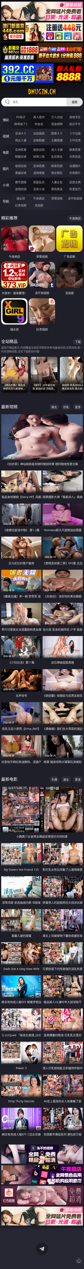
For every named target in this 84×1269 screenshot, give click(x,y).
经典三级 (39, 156)
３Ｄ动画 (75, 133)
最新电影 (9, 779)
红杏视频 (21, 205)
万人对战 (57, 117)
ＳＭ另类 (75, 140)
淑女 (66, 779)
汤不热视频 (75, 198)
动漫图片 (75, 166)
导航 (6, 201)
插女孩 (21, 198)
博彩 (6, 120)
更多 (78, 407)
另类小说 (39, 189)
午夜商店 (39, 198)
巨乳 (66, 407)
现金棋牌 (57, 124)
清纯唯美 (39, 173)
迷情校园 (21, 189)
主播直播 (57, 140)
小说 (6, 185)
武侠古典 (75, 182)
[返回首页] (79, 1261)
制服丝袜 (21, 156)
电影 (6, 152)
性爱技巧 (75, 189)
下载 (78, 342)
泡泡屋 (39, 205)
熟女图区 (57, 173)
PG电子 (20, 117)
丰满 (54, 779)
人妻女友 (57, 182)
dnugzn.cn (42, 92)
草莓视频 (57, 198)
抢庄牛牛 (75, 124)
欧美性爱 (75, 149)
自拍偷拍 (39, 133)
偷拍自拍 (39, 149)
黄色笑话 (57, 189)
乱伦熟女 (57, 156)
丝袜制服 (39, 140)
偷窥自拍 (21, 166)
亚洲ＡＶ (21, 133)
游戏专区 (75, 117)
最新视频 (9, 407)
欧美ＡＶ (57, 133)
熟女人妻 (21, 140)
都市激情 (21, 182)
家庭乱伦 (39, 182)
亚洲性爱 (21, 149)
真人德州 (39, 117)
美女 (54, 407)
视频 (6, 136)
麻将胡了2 (20, 124)
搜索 (74, 102)
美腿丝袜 (21, 173)
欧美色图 (57, 166)
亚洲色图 (39, 166)
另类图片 (75, 173)
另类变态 (75, 156)
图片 (6, 169)
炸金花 (39, 124)
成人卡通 (57, 149)
